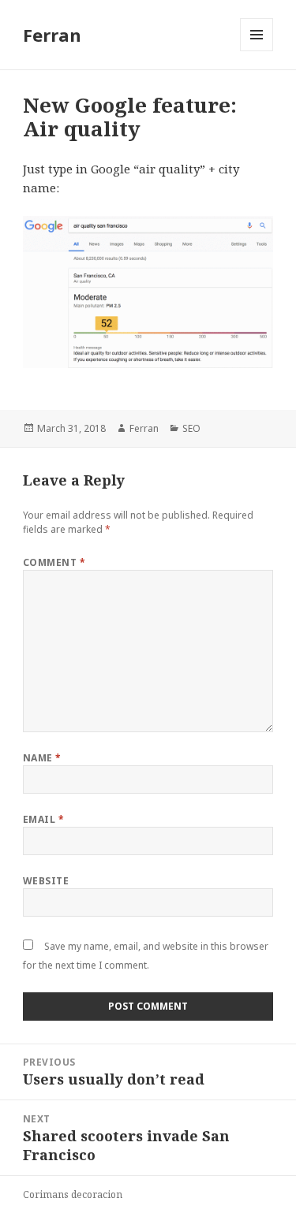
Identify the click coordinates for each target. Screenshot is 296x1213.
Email (43, 819)
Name (42, 758)
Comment (54, 562)
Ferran (52, 35)
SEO (191, 428)
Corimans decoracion (72, 1194)
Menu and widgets (257, 50)
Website (46, 880)
